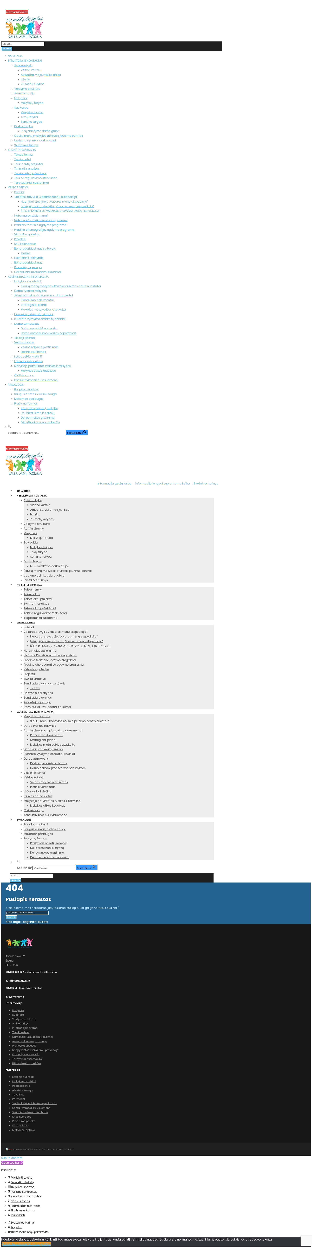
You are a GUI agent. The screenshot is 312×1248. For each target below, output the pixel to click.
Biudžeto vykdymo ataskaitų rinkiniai (39, 319)
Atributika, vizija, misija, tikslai (41, 75)
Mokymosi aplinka (23, 1130)
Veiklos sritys (20, 1023)
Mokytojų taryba (32, 103)
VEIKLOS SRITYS (18, 187)
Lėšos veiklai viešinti (28, 356)
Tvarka (25, 253)
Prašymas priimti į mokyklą (39, 408)
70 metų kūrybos (32, 84)
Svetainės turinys (26, 145)
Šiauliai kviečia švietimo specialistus (34, 1103)
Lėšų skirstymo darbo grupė (40, 131)
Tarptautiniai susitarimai (31, 183)
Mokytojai (20, 98)
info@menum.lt (15, 996)
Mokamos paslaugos (28, 399)
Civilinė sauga (24, 375)
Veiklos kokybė (24, 342)
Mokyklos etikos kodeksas (38, 371)
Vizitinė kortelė (31, 70)
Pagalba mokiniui (26, 389)
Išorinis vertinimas (33, 352)
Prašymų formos (26, 403)
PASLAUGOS (16, 385)
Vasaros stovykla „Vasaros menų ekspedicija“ (46, 197)
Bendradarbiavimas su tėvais (35, 249)
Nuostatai (18, 1015)
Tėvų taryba (29, 117)
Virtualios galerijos (27, 234)
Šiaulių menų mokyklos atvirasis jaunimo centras (48, 136)
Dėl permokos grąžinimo (37, 418)
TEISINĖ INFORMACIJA (22, 150)
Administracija (24, 93)
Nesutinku (19, 1244)
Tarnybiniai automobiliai (27, 1059)
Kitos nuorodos (21, 1117)
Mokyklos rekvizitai (24, 1081)
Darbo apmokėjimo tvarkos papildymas (48, 333)
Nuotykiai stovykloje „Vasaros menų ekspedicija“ (54, 202)
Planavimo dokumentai (37, 300)
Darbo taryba (23, 126)
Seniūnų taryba (31, 122)
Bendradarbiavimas (28, 263)
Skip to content (11, 1158)
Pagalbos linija (21, 1086)
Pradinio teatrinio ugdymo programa (40, 225)
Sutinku (7, 1244)
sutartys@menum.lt (18, 980)
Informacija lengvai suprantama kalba (162, 483)
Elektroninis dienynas (28, 258)
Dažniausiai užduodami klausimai (37, 272)
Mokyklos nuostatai (27, 281)
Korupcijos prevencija (18, 8)
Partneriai (18, 1099)
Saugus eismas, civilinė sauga (35, 394)
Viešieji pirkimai (24, 338)
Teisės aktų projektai (28, 164)
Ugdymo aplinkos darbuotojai (35, 140)
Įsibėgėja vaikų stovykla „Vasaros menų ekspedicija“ (57, 206)
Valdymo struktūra (27, 89)
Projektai (20, 239)
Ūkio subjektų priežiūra (26, 1063)
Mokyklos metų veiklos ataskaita (43, 310)
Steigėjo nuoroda (23, 1077)
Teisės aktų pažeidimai (30, 173)
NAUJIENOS (15, 56)
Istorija (25, 79)
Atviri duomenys (22, 1090)
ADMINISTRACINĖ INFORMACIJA (28, 277)
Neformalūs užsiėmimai (31, 216)
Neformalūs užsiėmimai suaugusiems (40, 220)
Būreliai (19, 192)
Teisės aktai (22, 159)
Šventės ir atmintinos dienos (30, 1112)
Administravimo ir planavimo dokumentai (43, 295)
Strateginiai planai (34, 305)
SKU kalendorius (25, 244)
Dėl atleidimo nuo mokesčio (40, 422)
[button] (9, 427)
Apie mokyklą (23, 65)
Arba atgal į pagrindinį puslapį (27, 922)
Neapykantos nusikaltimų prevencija (35, 1050)
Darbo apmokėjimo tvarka (39, 328)
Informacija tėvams (17, 12)
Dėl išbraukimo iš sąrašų (37, 413)
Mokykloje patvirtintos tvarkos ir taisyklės (42, 366)
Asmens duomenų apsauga (29, 1041)
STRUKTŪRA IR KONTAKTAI (25, 61)
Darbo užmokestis (26, 324)
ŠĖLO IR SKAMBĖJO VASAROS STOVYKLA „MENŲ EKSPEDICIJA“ (60, 211)
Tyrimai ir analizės (26, 169)
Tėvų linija (18, 1094)
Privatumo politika (23, 1121)
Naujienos (18, 1010)
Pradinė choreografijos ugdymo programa (44, 230)
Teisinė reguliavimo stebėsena (35, 178)
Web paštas (20, 1125)
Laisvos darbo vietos (28, 361)
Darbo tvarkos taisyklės (30, 291)
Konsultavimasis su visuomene (36, 380)
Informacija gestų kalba (114, 483)
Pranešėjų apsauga (28, 267)
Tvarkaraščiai (20, 1032)
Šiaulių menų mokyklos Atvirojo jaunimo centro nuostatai (61, 286)
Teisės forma (23, 155)
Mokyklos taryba (32, 112)
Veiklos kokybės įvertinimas (39, 347)
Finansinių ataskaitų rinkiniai (33, 314)
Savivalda (21, 108)
